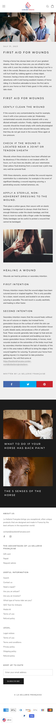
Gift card (6, 554)
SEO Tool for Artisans (12, 605)
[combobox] (6, 720)
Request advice (9, 563)
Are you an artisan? (11, 591)
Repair (6, 558)
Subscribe (13, 681)
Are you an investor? (12, 596)
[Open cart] (52, 6)
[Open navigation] (3, 6)
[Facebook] (4, 536)
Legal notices (8, 633)
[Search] (47, 6)
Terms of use (8, 614)
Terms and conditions (12, 642)
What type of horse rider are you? (17, 600)
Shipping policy (9, 651)
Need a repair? (9, 587)
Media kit (7, 609)
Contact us (7, 582)
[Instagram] (10, 536)
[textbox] (6, 720)
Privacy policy (9, 647)
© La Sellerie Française (28, 695)
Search (6, 578)
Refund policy (9, 618)
